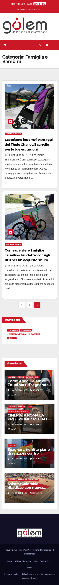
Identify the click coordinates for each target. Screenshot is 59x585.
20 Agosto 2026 (19, 390)
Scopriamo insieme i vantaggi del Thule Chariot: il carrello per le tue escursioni (28, 144)
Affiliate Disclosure (23, 561)
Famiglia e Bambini (13, 134)
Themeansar (29, 554)
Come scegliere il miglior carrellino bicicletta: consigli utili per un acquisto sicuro (27, 255)
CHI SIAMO (21, 9)
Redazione (38, 155)
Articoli (12, 377)
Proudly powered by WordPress (19, 550)
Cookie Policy (46, 561)
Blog (36, 561)
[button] (40, 45)
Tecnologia (26, 330)
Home (9, 561)
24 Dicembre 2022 (18, 155)
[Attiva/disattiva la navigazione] (53, 45)
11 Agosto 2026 (19, 493)
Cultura (21, 407)
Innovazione (13, 330)
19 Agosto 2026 (19, 424)
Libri (30, 407)
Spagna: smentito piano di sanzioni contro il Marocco (29, 453)
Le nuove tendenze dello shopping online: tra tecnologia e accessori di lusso (29, 576)
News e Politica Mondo (28, 377)
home (29, 568)
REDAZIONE (35, 9)
